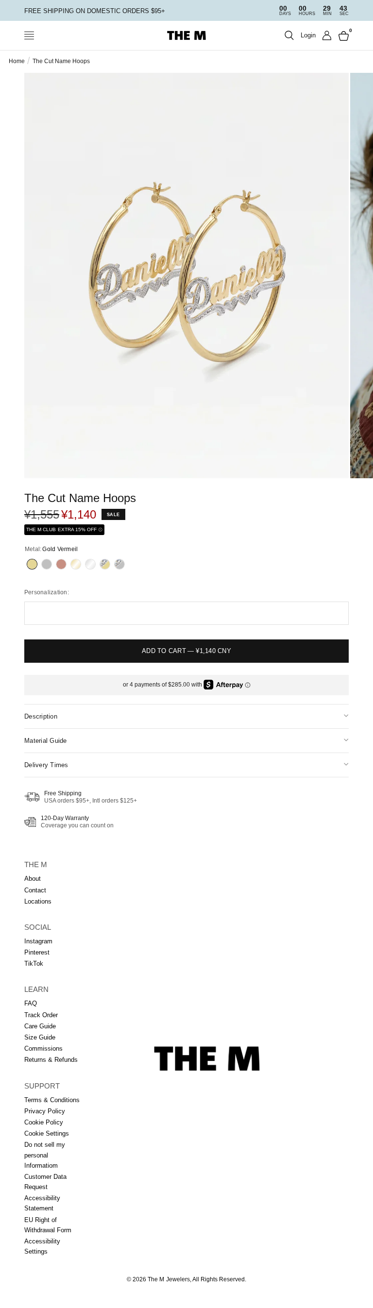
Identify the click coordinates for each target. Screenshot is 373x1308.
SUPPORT (42, 1086)
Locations (37, 901)
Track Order (41, 1015)
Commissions (43, 1048)
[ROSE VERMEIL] (61, 564)
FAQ (30, 1003)
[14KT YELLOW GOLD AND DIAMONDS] (105, 564)
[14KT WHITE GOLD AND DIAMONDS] (119, 564)
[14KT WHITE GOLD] (90, 564)
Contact (35, 890)
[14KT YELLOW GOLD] (75, 564)
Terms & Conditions (52, 1100)
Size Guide (39, 1037)
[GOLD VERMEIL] (32, 564)
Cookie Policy (43, 1122)
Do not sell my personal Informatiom (44, 1155)
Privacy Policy (44, 1111)
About (32, 878)
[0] (342, 35)
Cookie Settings (46, 1133)
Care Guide (40, 1026)
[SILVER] (46, 564)
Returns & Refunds (51, 1059)
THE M (35, 864)
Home (17, 61)
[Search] (289, 35)
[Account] (327, 35)
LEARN (36, 989)
